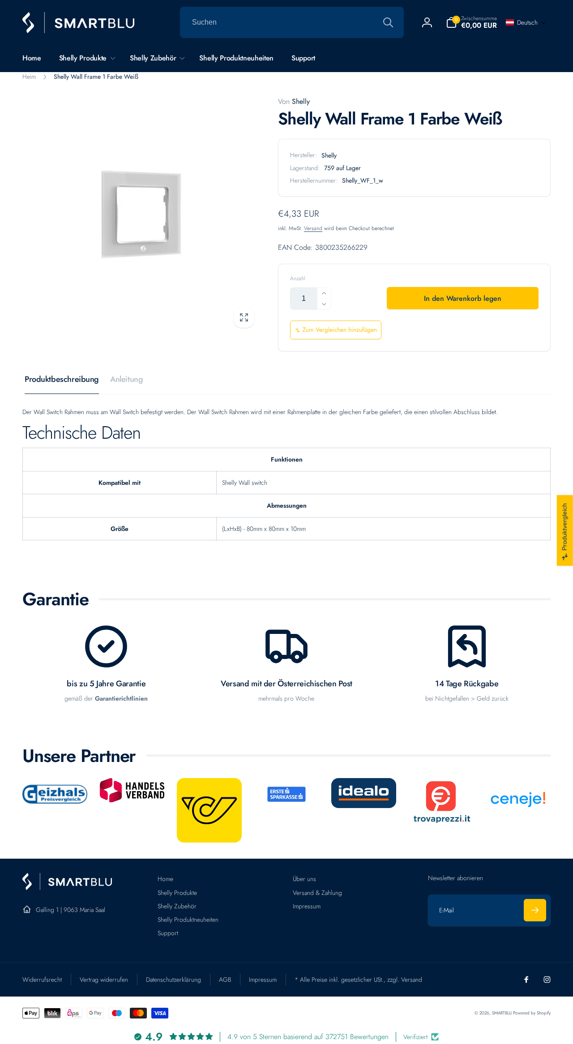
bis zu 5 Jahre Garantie (106, 684)
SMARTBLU (502, 1013)
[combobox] (292, 22)
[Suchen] (388, 22)
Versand (313, 228)
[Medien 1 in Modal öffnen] (141, 215)
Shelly (294, 101)
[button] (471, 22)
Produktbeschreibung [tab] (62, 379)
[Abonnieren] (535, 910)
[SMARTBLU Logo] (67, 887)
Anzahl (297, 279)
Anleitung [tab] (126, 379)
